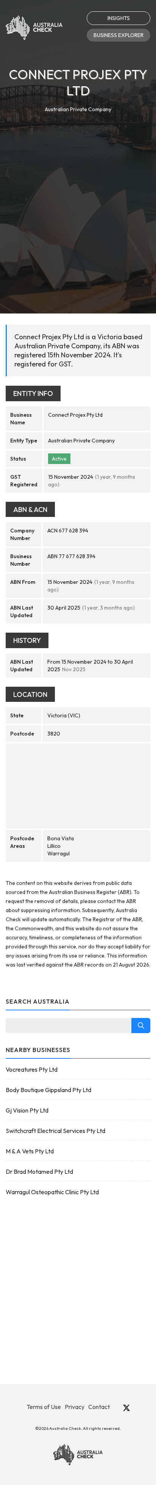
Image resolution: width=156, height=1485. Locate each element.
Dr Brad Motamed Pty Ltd (39, 1171)
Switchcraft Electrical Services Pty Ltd (55, 1130)
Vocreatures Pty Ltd (32, 1069)
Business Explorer (119, 35)
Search (140, 1025)
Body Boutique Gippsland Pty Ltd (48, 1090)
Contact (99, 1407)
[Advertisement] (78, 195)
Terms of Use (44, 1407)
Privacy (74, 1407)
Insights (119, 18)
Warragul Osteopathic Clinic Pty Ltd (52, 1192)
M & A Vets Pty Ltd (30, 1151)
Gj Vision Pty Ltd (27, 1110)
